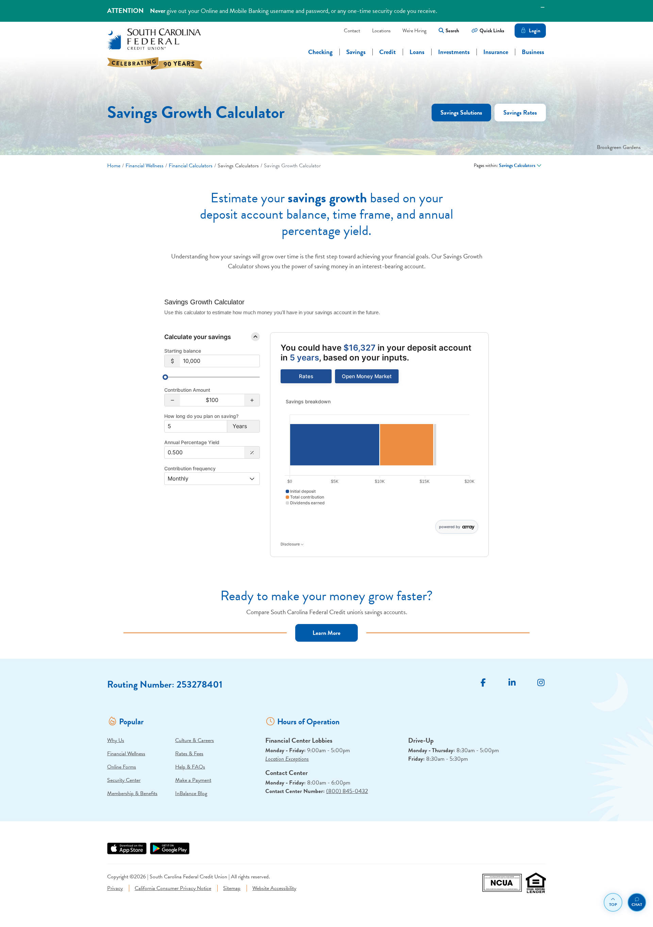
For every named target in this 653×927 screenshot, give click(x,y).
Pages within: (504, 165)
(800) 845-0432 (347, 791)
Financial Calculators (191, 166)
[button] (172, 400)
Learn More (326, 632)
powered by (449, 526)
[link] (306, 376)
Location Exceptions (287, 759)
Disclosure (291, 544)
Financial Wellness (144, 166)
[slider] (165, 377)
